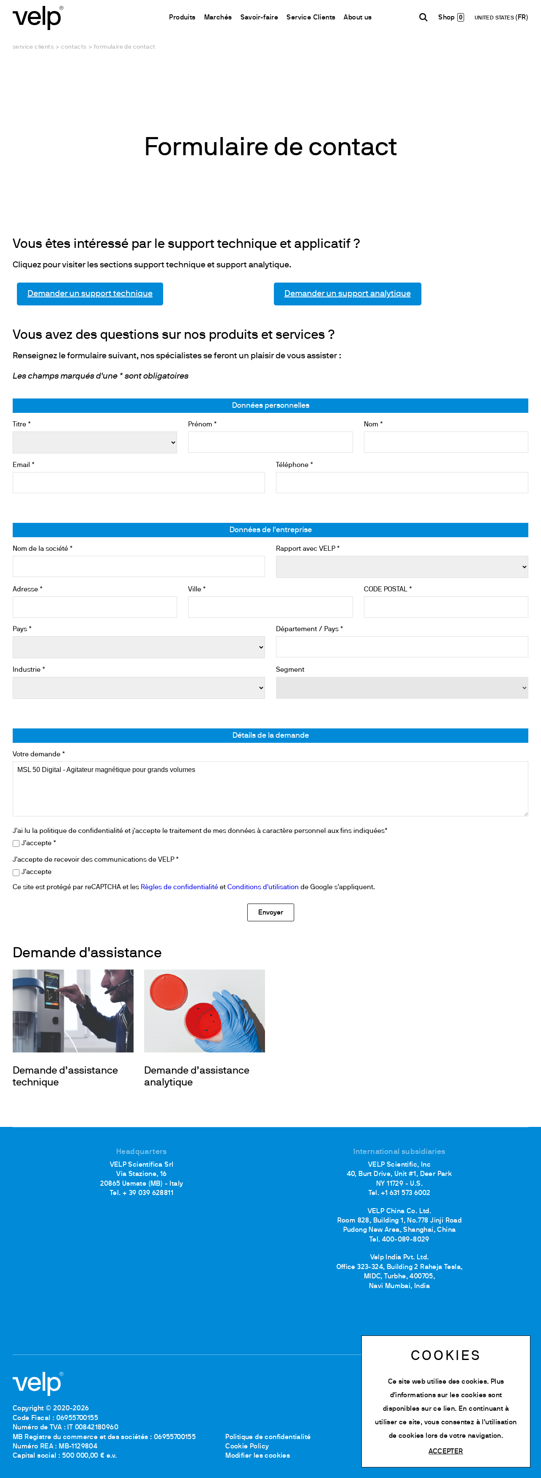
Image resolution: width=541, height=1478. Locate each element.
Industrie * (29, 670)
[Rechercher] (423, 17)
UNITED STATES (495, 18)
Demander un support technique (90, 294)
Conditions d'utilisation (263, 887)
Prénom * (202, 425)
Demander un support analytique (347, 294)
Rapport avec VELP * (308, 549)
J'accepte (37, 872)
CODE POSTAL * (388, 590)
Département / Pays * (309, 629)
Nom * (373, 425)
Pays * (22, 629)
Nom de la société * (43, 549)
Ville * (197, 590)
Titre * (22, 425)
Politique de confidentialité (268, 1437)
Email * (24, 465)
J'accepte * (39, 843)
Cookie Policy (247, 1447)
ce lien (444, 1409)
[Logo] (38, 17)
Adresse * (28, 590)
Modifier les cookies (257, 1456)
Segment (290, 670)
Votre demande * (39, 755)
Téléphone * (294, 465)
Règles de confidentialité (179, 887)
